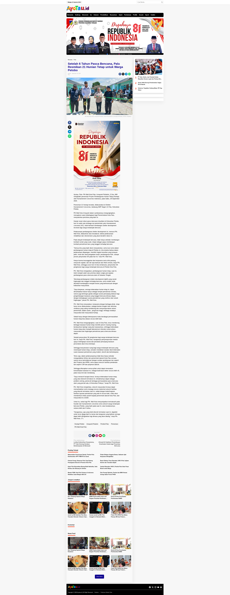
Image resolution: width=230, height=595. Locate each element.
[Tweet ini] (123, 74)
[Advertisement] (126, 148)
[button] (162, 2)
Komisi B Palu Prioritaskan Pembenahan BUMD (118, 497)
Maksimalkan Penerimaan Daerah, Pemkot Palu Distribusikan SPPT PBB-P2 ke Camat (81, 455)
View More (99, 576)
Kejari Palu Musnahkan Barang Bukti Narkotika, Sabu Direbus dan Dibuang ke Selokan (82, 467)
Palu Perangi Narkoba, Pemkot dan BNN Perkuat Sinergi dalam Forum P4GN (113, 473)
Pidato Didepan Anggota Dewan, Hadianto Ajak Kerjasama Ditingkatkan (113, 455)
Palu (69, 74)
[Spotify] (103, 435)
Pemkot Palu (105, 424)
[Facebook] (89, 435)
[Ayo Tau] (77, 8)
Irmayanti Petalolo (92, 424)
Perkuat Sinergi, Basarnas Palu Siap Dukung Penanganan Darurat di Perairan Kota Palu (80, 461)
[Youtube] (100, 435)
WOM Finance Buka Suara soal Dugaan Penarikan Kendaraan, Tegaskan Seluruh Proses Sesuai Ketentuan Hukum (98, 497)
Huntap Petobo (79, 424)
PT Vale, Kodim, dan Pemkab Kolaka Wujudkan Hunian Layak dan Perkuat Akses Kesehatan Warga (150, 78)
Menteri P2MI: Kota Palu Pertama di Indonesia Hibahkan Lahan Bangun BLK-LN (80, 473)
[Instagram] (96, 435)
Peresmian (114, 424)
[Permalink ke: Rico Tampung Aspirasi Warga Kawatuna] (78, 489)
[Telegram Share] (126, 74)
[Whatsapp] (129, 74)
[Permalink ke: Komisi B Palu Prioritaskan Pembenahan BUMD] (121, 489)
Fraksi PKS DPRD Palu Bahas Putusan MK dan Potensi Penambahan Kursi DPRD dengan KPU (120, 516)
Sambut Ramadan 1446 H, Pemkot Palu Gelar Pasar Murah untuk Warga (114, 467)
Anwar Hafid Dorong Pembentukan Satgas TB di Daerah (149, 83)
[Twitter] (93, 435)
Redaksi (97, 592)
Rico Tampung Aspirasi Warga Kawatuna (76, 497)
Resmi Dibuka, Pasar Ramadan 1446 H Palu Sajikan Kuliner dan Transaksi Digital (114, 461)
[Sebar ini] (120, 74)
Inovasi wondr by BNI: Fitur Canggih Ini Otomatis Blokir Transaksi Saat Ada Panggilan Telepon (97, 516)
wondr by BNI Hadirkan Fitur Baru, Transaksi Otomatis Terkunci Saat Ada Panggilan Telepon (77, 516)
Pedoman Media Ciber (106, 592)
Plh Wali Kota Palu (81, 427)
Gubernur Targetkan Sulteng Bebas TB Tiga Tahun (150, 89)
